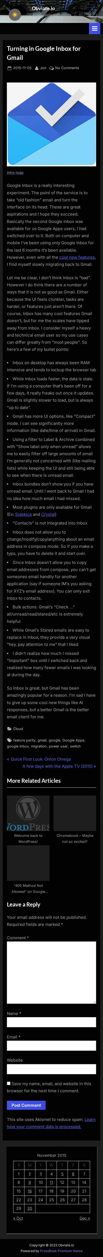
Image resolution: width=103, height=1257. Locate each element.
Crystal (48, 514)
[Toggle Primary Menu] (95, 28)
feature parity (24, 740)
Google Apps (73, 740)
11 (51, 1182)
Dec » (85, 1218)
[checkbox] (15, 15)
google (54, 740)
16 (30, 1191)
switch (75, 746)
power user (58, 746)
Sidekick (23, 514)
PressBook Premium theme (61, 1251)
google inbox (18, 746)
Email (14, 1037)
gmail (42, 740)
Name (14, 1013)
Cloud (18, 729)
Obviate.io (43, 8)
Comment (18, 937)
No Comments (67, 68)
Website (15, 1060)
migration (39, 746)
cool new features (77, 257)
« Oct (18, 1218)
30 (29, 1208)
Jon (43, 68)
